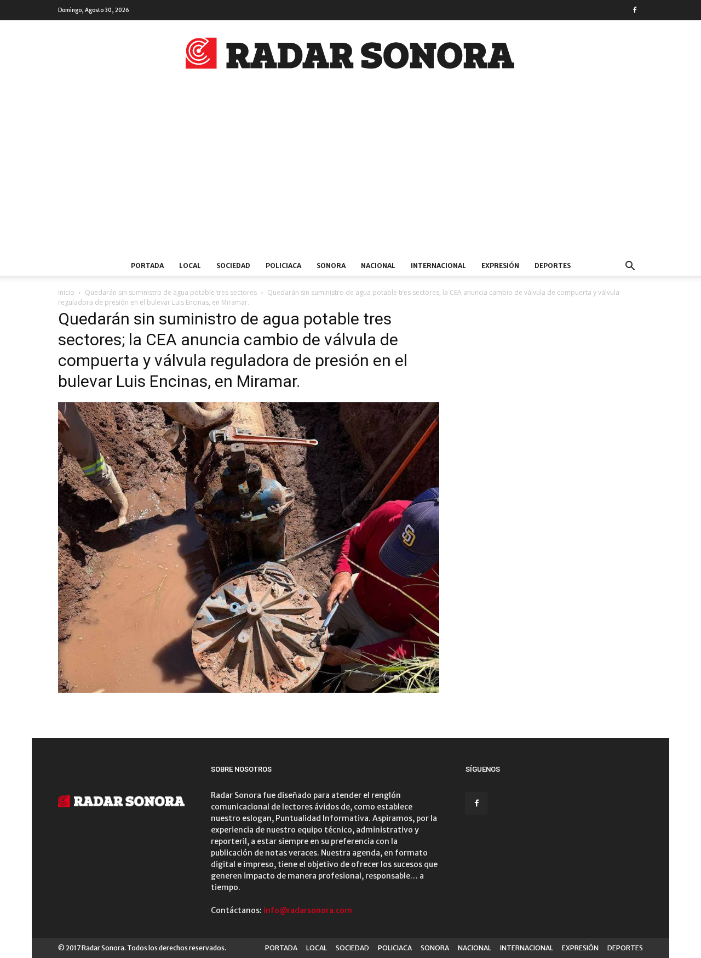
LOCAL (190, 265)
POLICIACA (283, 265)
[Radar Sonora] (350, 56)
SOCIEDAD (233, 265)
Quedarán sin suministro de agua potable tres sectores (171, 292)
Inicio (66, 292)
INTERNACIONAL (438, 265)
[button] (630, 267)
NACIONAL (378, 265)
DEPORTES (553, 265)
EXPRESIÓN (500, 265)
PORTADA (147, 265)
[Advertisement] (350, 173)
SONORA (331, 265)
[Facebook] (635, 10)
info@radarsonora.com (307, 910)
